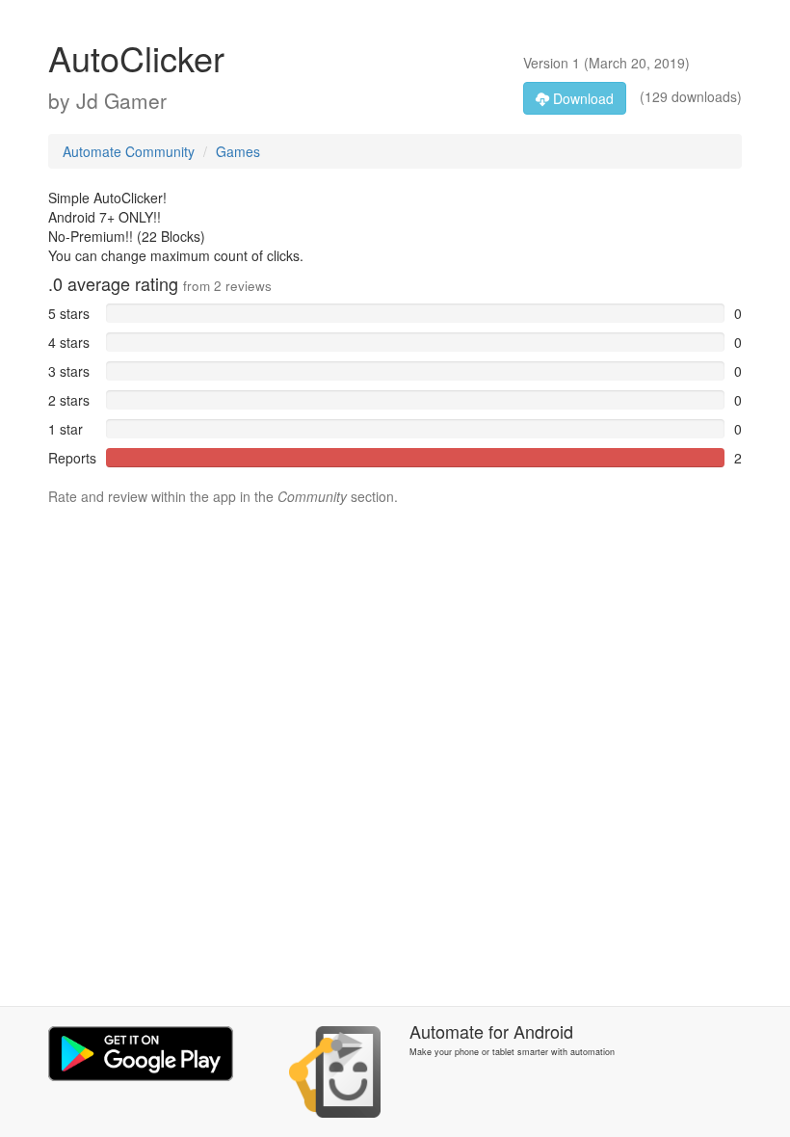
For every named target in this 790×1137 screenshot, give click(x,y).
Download (581, 98)
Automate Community (129, 151)
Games (238, 151)
